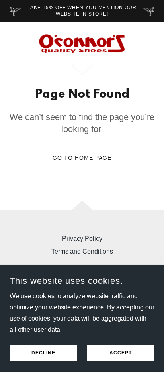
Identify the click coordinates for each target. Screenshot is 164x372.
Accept (120, 353)
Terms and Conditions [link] (82, 251)
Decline (43, 353)
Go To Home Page (82, 158)
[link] (82, 44)
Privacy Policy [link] (82, 238)
